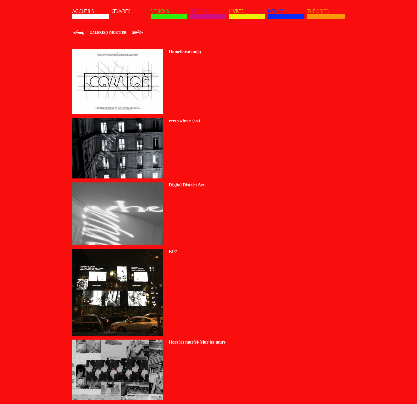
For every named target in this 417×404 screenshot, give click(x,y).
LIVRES (236, 11)
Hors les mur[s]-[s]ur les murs (197, 342)
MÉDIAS (276, 11)
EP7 (173, 251)
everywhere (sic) (184, 120)
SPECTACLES (203, 11)
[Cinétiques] (78, 32)
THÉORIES (318, 11)
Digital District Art (187, 184)
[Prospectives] (137, 32)
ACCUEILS (83, 11)
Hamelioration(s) (185, 51)
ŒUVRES (120, 11)
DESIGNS (160, 11)
